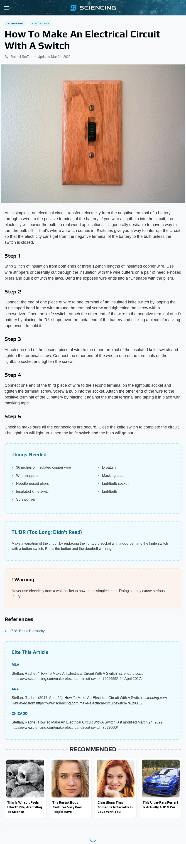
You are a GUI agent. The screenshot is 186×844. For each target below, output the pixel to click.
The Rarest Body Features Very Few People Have (67, 807)
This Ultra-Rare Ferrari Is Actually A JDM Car (160, 804)
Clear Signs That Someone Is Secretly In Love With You (115, 807)
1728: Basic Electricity (27, 631)
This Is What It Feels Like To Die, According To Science (24, 807)
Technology (15, 23)
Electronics (40, 23)
